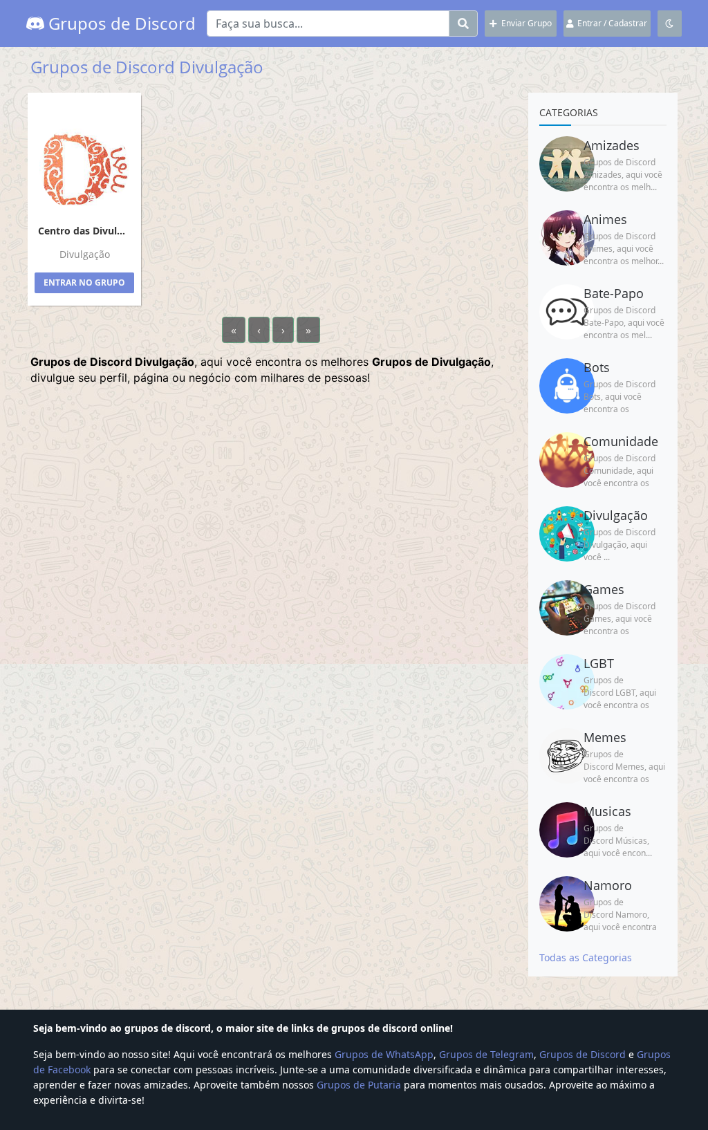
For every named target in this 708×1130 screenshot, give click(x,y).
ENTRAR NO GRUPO (84, 282)
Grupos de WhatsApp (384, 1054)
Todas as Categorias (585, 957)
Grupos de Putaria (359, 1084)
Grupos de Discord (120, 23)
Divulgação (84, 254)
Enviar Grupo (524, 23)
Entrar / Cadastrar (610, 23)
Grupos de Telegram (486, 1054)
